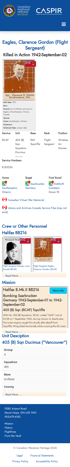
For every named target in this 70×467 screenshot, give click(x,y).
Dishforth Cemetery (56, 186)
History (8, 428)
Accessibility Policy (47, 461)
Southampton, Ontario (10, 190)
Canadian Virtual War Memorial (25, 200)
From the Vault (13, 436)
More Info (58, 290)
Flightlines (10, 432)
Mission (9, 423)
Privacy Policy (20, 461)
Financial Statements (42, 455)
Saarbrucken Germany (35, 186)
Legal (20, 455)
